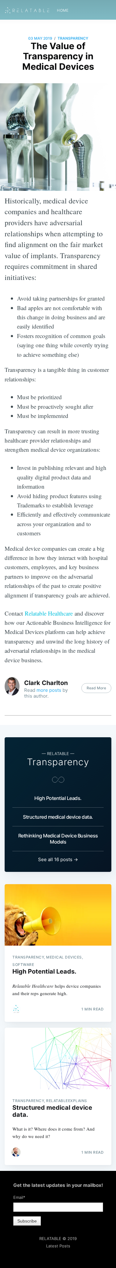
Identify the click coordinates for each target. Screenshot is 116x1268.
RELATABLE (50, 1238)
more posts (49, 690)
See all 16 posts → (58, 859)
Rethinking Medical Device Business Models (58, 839)
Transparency (73, 38)
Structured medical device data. (58, 817)
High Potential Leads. (58, 798)
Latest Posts (58, 1245)
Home (63, 10)
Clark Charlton (46, 683)
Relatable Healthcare (49, 613)
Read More (96, 688)
